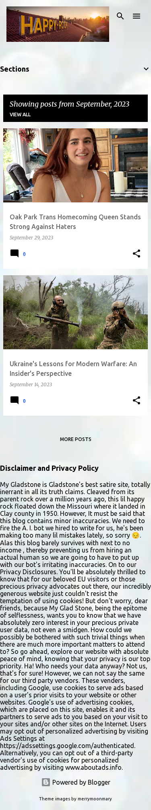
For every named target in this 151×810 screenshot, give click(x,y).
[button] (136, 254)
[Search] (120, 16)
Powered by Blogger (80, 782)
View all (20, 114)
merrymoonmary (95, 798)
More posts (75, 439)
